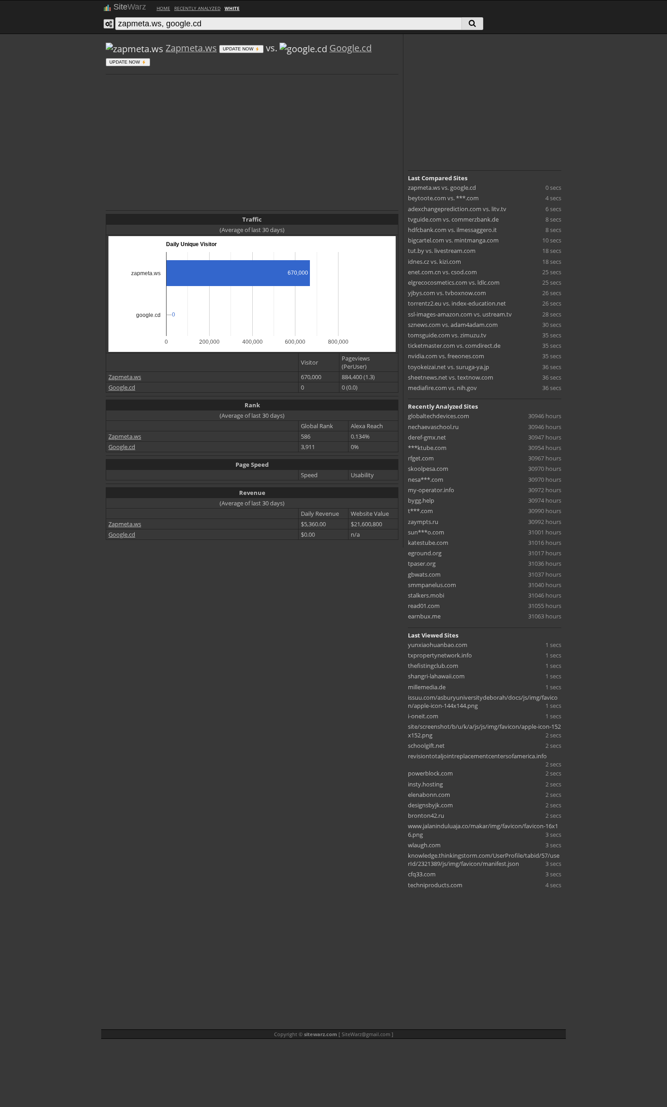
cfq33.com (422, 874)
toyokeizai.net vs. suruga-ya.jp (448, 367)
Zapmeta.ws (191, 48)
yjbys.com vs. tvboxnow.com (447, 293)
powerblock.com (430, 773)
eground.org (424, 553)
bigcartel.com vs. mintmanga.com (453, 240)
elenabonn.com (429, 795)
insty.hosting (425, 784)
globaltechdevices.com (438, 416)
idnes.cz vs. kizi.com (434, 261)
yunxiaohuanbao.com (437, 645)
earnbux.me (424, 616)
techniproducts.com (435, 885)
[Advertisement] (252, 141)
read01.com (424, 606)
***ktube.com (427, 448)
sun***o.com (426, 532)
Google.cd (350, 48)
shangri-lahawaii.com (436, 676)
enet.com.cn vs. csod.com (442, 272)
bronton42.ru (426, 815)
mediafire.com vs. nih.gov (442, 388)
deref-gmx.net (427, 437)
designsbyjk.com (430, 805)
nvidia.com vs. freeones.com (446, 356)
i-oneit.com (423, 716)
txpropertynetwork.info (440, 655)
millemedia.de (427, 687)
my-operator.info (431, 490)
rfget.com (421, 458)
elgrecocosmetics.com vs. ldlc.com (454, 282)
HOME (163, 8)
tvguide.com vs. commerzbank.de (453, 219)
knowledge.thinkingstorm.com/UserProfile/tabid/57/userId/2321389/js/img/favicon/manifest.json (483, 859)
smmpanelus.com (432, 585)
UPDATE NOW (239, 48)
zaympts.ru (423, 522)
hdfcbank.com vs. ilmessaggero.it (452, 230)
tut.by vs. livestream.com (442, 251)
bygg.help (421, 500)
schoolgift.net (426, 745)
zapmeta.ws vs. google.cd (442, 187)
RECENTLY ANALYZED (197, 8)
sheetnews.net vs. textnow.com (450, 377)
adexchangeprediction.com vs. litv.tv (457, 209)
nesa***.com (425, 479)
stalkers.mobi (426, 595)
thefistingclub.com (433, 666)
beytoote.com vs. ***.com (443, 198)
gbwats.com (424, 574)
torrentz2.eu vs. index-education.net (457, 303)
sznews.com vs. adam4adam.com (453, 325)
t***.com (420, 511)
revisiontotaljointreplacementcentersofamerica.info (477, 756)
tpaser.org (422, 563)
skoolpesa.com (428, 469)
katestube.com (428, 543)
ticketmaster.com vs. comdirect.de (454, 345)
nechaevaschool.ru (433, 427)
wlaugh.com (424, 845)
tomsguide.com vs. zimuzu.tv (447, 335)
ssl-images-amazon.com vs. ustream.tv (460, 314)
